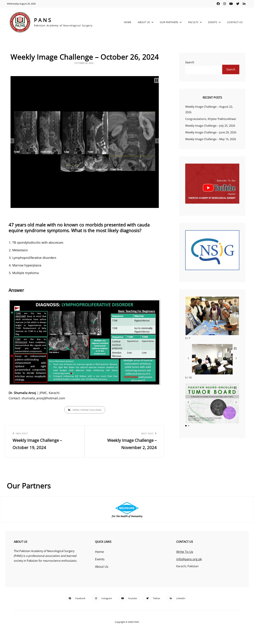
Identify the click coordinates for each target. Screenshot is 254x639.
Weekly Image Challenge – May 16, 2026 (210, 139)
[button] (156, 80)
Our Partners (169, 22)
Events (212, 22)
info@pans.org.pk (189, 559)
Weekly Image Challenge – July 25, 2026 (210, 126)
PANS (43, 19)
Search (189, 62)
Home (127, 22)
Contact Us (235, 22)
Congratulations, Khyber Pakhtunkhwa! (210, 119)
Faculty (193, 22)
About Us (144, 22)
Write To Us (184, 552)
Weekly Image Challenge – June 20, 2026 (210, 132)
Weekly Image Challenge (87, 409)
